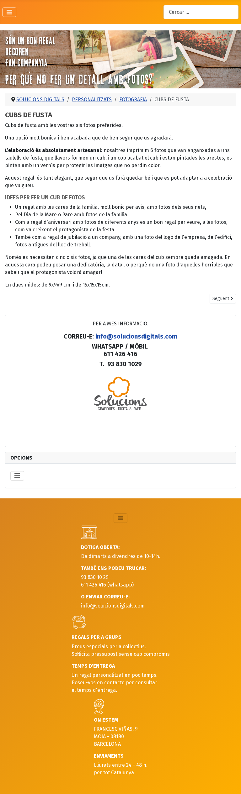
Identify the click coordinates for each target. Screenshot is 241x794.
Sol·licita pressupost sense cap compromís (121, 654)
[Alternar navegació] (9, 12)
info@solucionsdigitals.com (136, 336)
